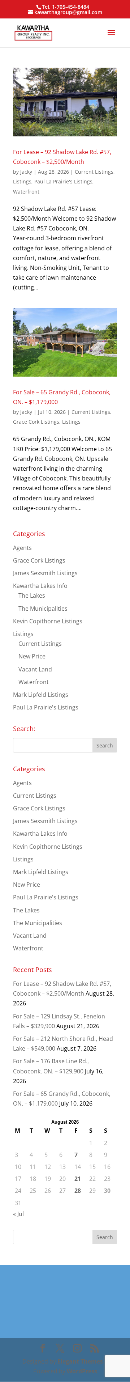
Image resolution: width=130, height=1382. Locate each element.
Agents (22, 548)
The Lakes (31, 595)
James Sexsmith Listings (45, 573)
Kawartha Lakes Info (40, 586)
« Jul (18, 1214)
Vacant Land (35, 669)
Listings (22, 181)
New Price (32, 656)
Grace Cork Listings (36, 421)
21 (77, 1179)
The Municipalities (43, 608)
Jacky (26, 171)
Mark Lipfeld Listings (40, 695)
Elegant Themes (80, 1361)
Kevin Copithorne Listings (47, 621)
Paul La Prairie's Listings (63, 181)
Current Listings (94, 171)
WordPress (82, 1371)
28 (77, 1191)
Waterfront (26, 191)
